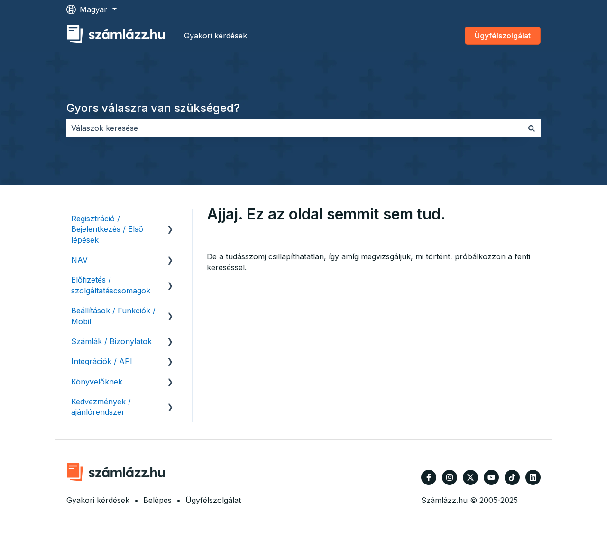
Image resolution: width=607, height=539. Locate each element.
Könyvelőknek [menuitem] (96, 381)
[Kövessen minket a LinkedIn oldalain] (533, 477)
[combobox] (294, 128)
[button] (170, 219)
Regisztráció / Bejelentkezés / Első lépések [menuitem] (107, 229)
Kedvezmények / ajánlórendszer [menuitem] (101, 407)
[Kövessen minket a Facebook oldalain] (428, 477)
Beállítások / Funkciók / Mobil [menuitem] (113, 316)
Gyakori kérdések (215, 35)
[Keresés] (532, 128)
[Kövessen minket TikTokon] (512, 477)
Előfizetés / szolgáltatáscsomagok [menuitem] (110, 285)
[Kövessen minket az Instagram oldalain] (449, 477)
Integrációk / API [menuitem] (101, 361)
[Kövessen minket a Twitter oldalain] (470, 477)
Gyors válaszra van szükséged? (153, 108)
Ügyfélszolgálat (503, 35)
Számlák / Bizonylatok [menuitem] (111, 341)
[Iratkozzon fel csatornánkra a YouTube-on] (491, 477)
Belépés (157, 500)
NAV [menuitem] (79, 260)
